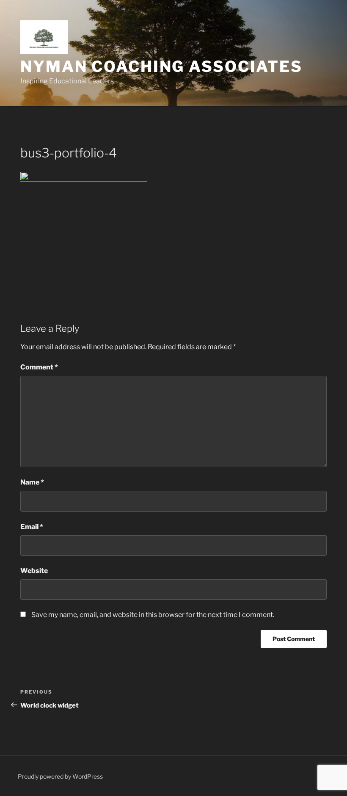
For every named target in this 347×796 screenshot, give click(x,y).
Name (32, 482)
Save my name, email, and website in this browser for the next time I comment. (152, 615)
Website (34, 571)
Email (31, 527)
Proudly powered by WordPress (60, 776)
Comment (39, 367)
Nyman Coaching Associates (161, 66)
